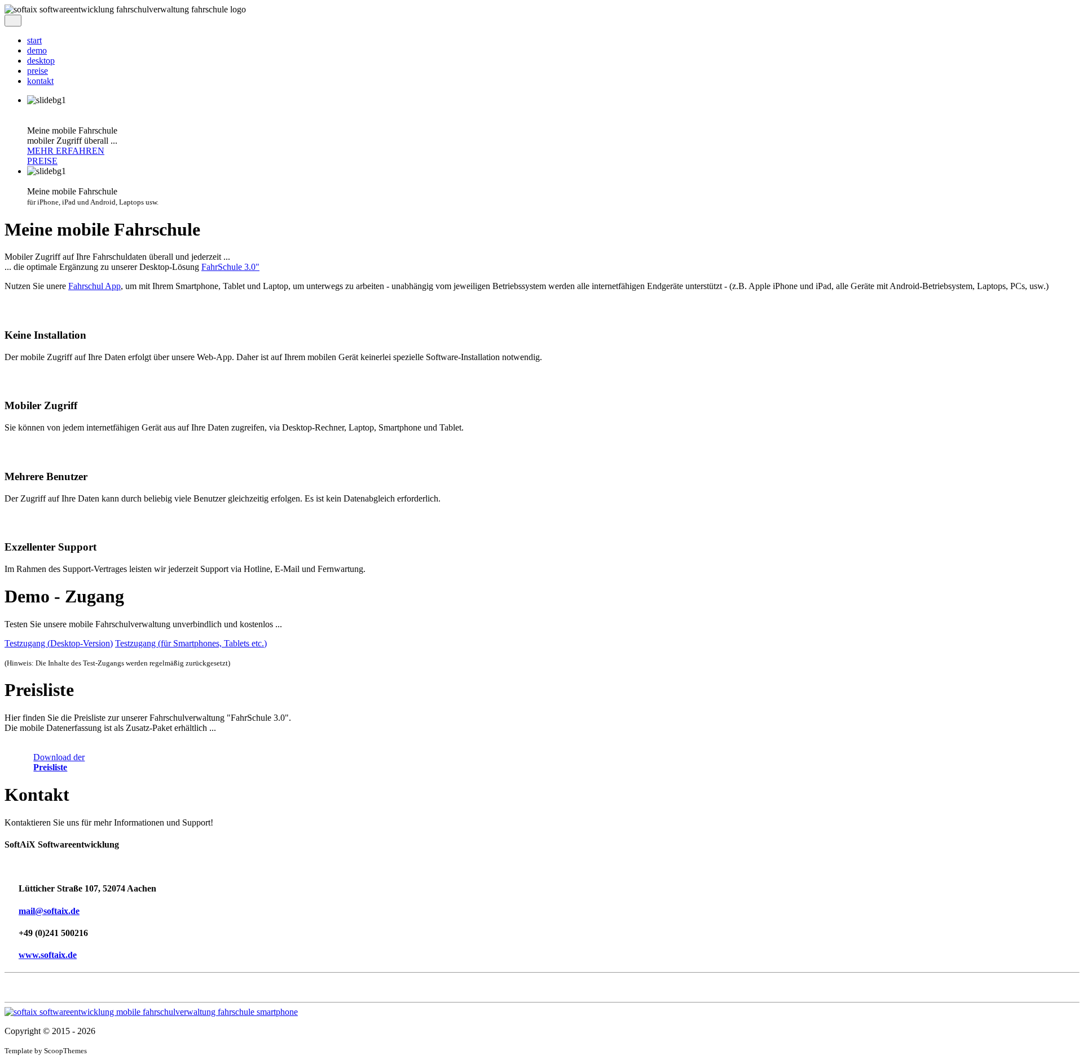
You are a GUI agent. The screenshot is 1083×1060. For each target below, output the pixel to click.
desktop (41, 60)
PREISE (42, 161)
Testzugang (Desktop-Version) (59, 643)
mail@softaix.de (49, 911)
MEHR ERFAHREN (65, 151)
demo (37, 50)
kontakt (40, 81)
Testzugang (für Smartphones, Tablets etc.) (191, 643)
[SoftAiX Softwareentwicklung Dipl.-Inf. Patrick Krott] (151, 1012)
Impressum (24, 982)
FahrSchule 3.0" (230, 267)
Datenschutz (27, 992)
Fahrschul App (94, 286)
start (34, 40)
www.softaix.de (48, 955)
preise (37, 71)
